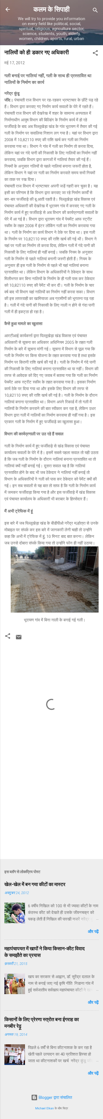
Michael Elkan (44, 1108)
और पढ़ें (93, 931)
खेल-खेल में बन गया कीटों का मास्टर (34, 884)
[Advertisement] (51, 811)
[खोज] (95, 11)
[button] (95, 54)
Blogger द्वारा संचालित (55, 1097)
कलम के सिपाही (51, 9)
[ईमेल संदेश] (18, 639)
